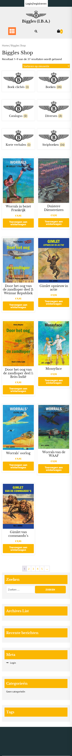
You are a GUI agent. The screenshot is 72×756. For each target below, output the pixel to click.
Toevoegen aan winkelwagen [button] (18, 223)
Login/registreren (36, 3)
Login (13, 662)
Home (5, 45)
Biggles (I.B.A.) (36, 21)
